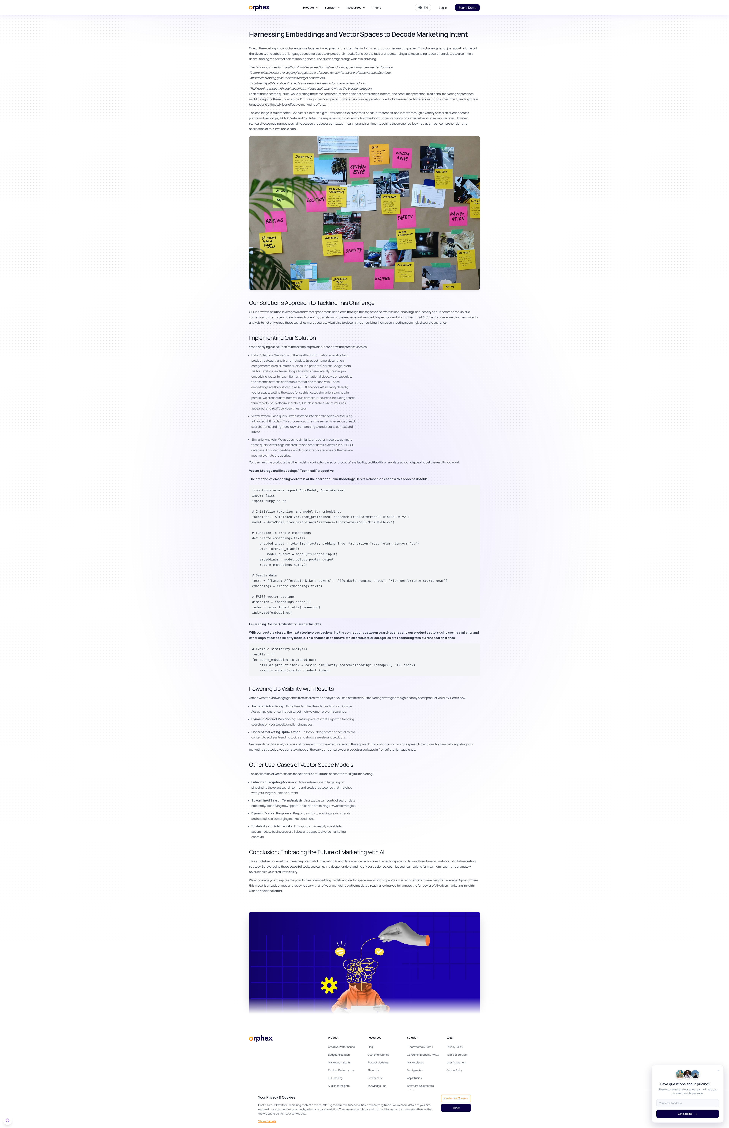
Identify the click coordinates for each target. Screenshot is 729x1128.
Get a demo (687, 1113)
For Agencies (415, 1070)
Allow (456, 1108)
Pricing (376, 7)
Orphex (463, 880)
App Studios (414, 1078)
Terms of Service (457, 1054)
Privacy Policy (455, 1047)
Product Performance (341, 1070)
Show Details (267, 1121)
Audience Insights (339, 1086)
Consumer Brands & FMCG (423, 1054)
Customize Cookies (456, 1098)
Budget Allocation (339, 1054)
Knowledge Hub (377, 1086)
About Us (373, 1070)
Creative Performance (341, 1047)
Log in (443, 8)
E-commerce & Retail (420, 1047)
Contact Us (375, 1078)
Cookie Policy (454, 1070)
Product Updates (378, 1062)
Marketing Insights (339, 1062)
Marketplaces (415, 1062)
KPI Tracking (335, 1078)
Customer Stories (378, 1054)
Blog (370, 1047)
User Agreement (456, 1062)
